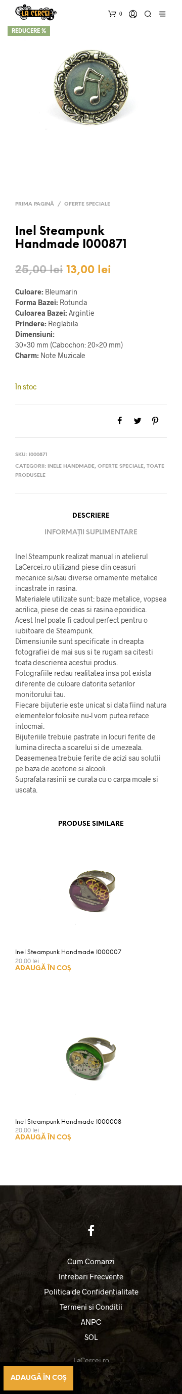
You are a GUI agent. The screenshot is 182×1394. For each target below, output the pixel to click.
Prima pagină (34, 204)
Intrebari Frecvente (91, 1276)
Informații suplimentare (91, 532)
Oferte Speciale (87, 204)
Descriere (91, 516)
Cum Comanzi (91, 1261)
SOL (91, 1336)
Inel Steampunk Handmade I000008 (68, 1122)
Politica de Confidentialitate (91, 1291)
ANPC (91, 1321)
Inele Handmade (71, 466)
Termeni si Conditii (91, 1306)
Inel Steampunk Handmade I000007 (68, 952)
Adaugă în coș (43, 968)
